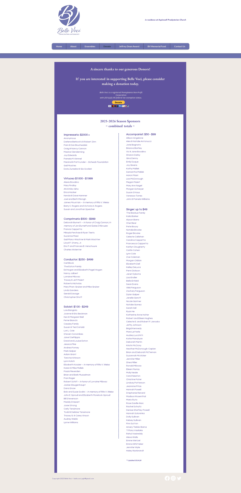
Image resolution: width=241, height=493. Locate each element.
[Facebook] (167, 478)
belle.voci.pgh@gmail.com (84, 478)
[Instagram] (173, 478)
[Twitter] (179, 478)
